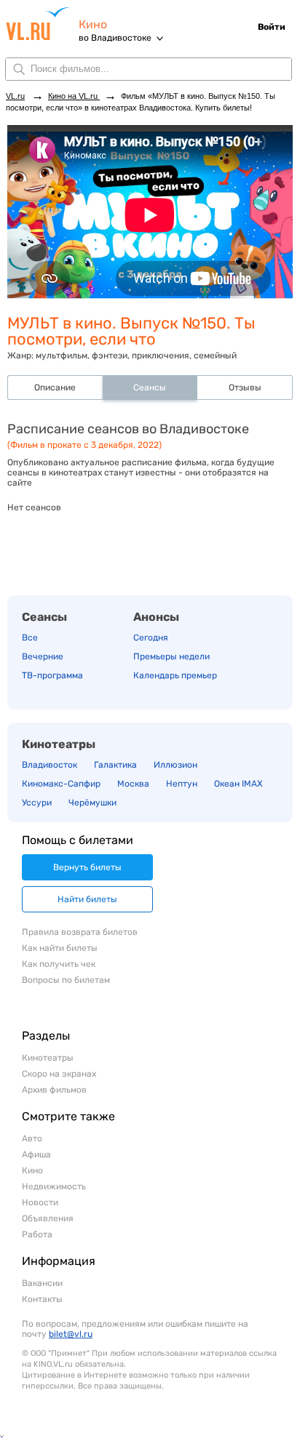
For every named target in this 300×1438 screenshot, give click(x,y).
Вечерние (42, 656)
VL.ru (42, 23)
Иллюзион (175, 765)
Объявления (48, 1218)
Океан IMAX (238, 784)
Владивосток (49, 765)
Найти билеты (87, 899)
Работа (37, 1234)
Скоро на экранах (59, 1074)
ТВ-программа (52, 675)
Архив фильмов (54, 1090)
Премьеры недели (171, 656)
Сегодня (150, 637)
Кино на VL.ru (74, 96)
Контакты (42, 1299)
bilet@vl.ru (70, 1334)
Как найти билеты (60, 948)
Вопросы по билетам (66, 980)
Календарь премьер (175, 675)
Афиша (36, 1154)
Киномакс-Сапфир (61, 784)
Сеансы (44, 617)
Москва (133, 784)
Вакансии (42, 1283)
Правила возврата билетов (80, 932)
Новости (40, 1202)
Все (30, 637)
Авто (32, 1138)
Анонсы (156, 617)
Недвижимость (54, 1186)
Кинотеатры (58, 744)
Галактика (115, 765)
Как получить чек (58, 964)
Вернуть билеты (87, 867)
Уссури (37, 803)
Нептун (181, 784)
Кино (93, 24)
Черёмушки (92, 803)
